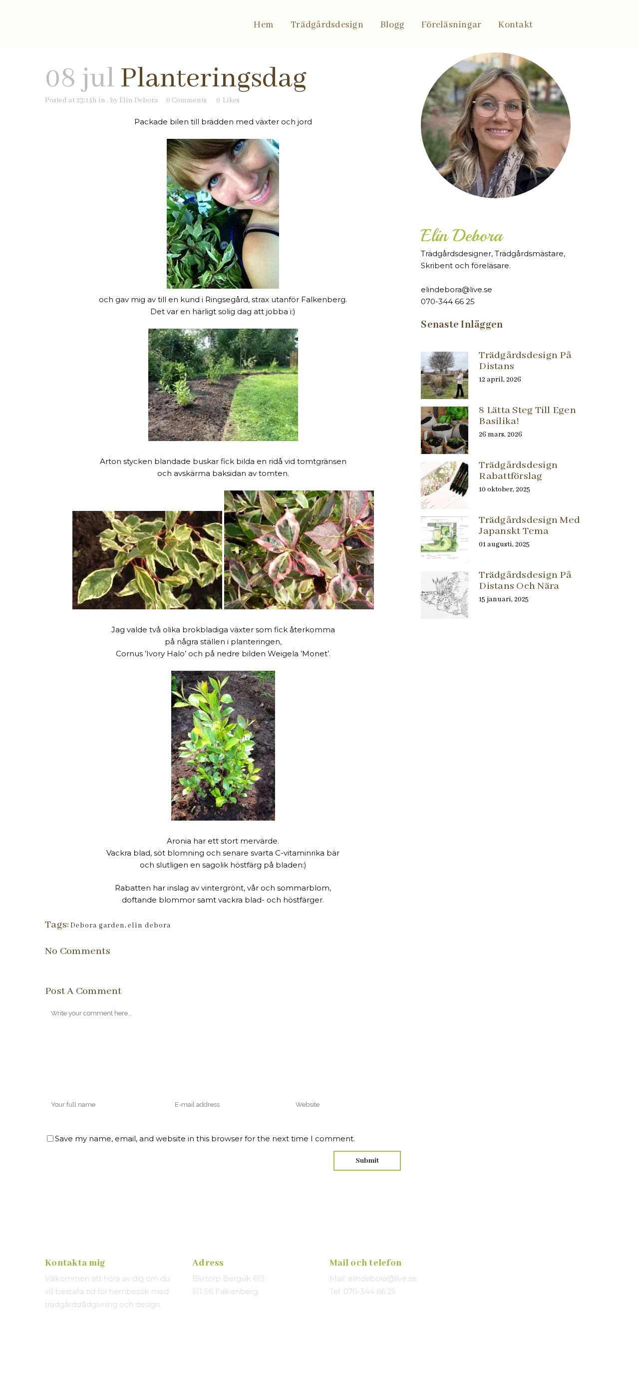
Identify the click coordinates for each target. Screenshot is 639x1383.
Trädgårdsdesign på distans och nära (525, 580)
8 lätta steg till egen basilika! (527, 416)
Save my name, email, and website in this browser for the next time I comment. (205, 1138)
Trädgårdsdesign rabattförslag (518, 470)
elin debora (149, 925)
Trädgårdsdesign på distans (525, 361)
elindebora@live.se (456, 289)
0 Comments (186, 100)
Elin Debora (138, 100)
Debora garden (97, 925)
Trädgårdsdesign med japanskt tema (529, 525)
